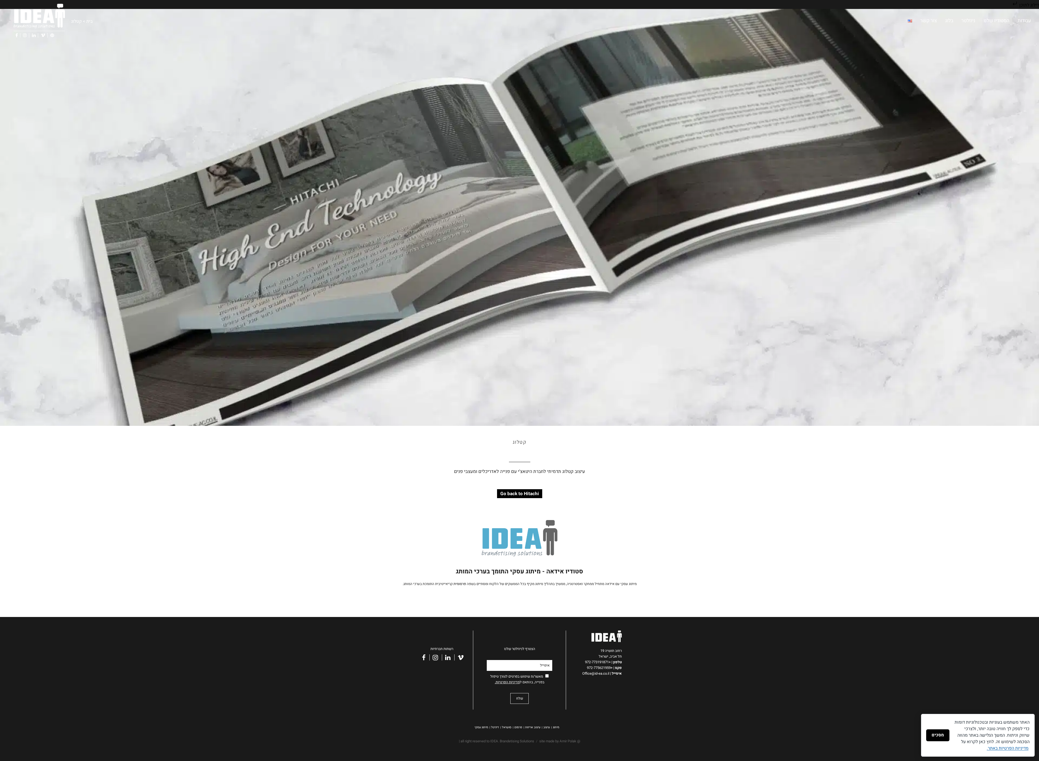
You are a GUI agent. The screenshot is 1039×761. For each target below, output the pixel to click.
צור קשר (928, 20)
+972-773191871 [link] (598, 662)
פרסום (518, 727)
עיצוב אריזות (532, 727)
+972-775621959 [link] (599, 667)
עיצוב (546, 727)
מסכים (938, 735)
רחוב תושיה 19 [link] (611, 650)
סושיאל (506, 727)
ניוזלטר (968, 20)
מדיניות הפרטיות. (507, 682)
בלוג (949, 20)
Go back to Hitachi (519, 493)
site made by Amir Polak (557, 741)
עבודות (1024, 20)
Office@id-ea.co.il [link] (597, 673)
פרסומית (459, 583)
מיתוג (556, 727)
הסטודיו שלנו (997, 20)
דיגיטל (495, 727)
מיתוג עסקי (481, 727)
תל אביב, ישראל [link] (610, 656)
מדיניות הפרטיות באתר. (1007, 748)
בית (89, 21)
